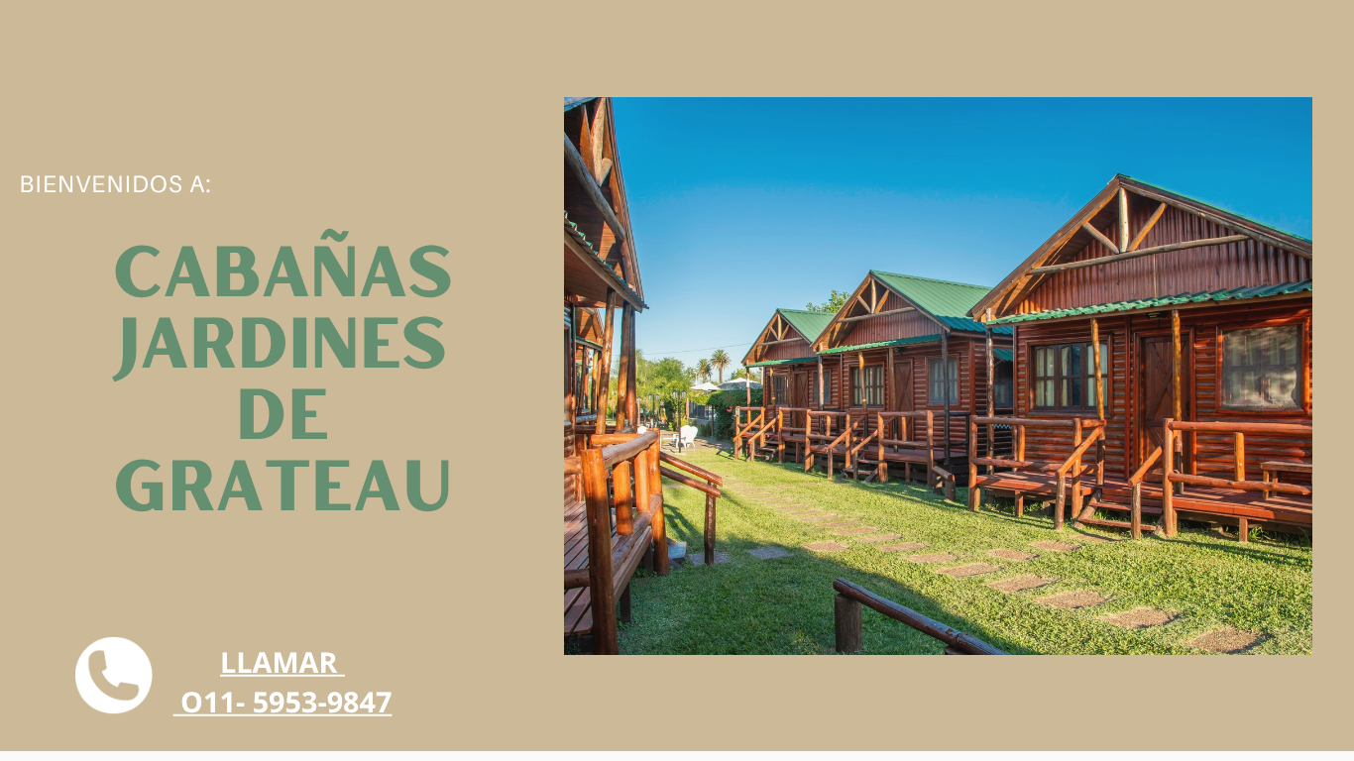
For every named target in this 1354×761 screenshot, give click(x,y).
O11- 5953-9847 (286, 702)
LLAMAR (278, 662)
